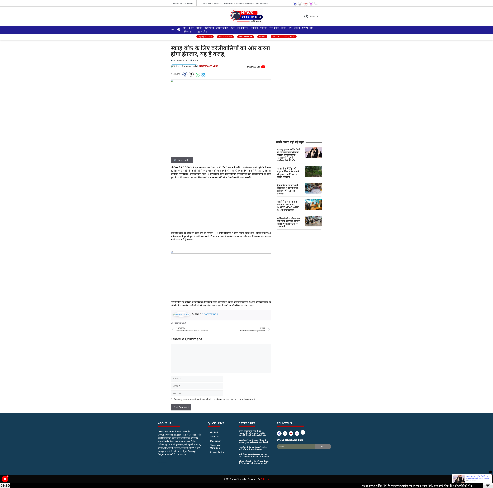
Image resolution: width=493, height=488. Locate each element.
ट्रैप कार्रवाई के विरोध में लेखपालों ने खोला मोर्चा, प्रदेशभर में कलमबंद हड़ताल (287, 189)
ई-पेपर (191, 28)
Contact (207, 3)
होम (184, 28)
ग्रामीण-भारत (307, 28)
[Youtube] (306, 4)
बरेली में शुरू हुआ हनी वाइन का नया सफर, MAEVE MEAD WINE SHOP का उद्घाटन (288, 206)
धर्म (289, 28)
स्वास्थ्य (297, 28)
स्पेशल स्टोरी (202, 32)
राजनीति (254, 28)
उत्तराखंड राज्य (222, 28)
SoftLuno (265, 479)
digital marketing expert (211, 454)
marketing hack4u (163, 462)
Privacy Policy (262, 3)
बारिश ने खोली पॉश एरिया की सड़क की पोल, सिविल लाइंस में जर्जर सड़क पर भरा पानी (288, 222)
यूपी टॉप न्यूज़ (242, 28)
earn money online (241, 468)
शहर (232, 28)
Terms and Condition (245, 3)
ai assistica (278, 452)
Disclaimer (228, 3)
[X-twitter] (300, 4)
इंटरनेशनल (209, 28)
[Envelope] (311, 4)
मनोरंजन (263, 28)
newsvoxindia (210, 314)
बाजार (283, 28)
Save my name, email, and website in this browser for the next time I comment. (214, 399)
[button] (184, 74)
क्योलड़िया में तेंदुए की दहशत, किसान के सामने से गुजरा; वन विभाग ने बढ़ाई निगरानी (288, 172)
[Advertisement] (221, 200)
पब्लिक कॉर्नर (188, 32)
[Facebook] (295, 4)
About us (217, 3)
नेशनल (199, 28)
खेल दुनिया (274, 28)
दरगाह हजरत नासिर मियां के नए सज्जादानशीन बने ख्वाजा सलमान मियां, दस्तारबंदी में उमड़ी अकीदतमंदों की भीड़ (288, 155)
